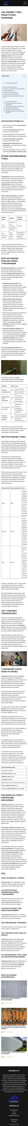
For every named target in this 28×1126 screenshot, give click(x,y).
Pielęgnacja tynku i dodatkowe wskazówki (13, 96)
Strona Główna (14, 1110)
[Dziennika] (5, 3)
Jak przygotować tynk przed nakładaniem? (14, 106)
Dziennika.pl (12, 1124)
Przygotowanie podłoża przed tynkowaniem (14, 88)
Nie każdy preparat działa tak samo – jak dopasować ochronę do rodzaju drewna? (13, 1027)
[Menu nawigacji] (25, 3)
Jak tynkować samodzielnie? (10, 92)
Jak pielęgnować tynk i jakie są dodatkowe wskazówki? (14, 112)
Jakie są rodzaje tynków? (11, 101)
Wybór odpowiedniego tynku (10, 87)
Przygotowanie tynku (8, 90)
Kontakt (14, 1113)
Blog (14, 1112)
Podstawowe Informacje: (11, 83)
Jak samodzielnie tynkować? (11, 107)
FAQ (4, 97)
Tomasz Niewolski (8, 1003)
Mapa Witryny (14, 1119)
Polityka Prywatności (14, 1115)
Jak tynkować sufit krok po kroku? (13, 109)
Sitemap (14, 1121)
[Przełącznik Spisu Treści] (23, 76)
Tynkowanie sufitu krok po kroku (11, 94)
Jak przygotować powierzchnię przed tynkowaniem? (13, 104)
